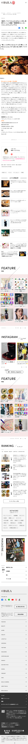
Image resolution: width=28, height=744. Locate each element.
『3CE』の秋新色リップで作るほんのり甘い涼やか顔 (21, 321)
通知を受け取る (21, 606)
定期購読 (8, 571)
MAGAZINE (4, 651)
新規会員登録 (20, 614)
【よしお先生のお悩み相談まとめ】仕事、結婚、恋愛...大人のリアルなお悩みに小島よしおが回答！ (18, 231)
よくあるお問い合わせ (14, 723)
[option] (14, 301)
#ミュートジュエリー (8, 515)
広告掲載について (4, 723)
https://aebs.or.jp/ (18, 717)
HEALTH (3, 634)
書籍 (2, 701)
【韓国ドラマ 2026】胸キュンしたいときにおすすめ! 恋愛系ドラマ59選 (19, 466)
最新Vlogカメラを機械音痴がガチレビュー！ (7, 321)
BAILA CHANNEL (5, 682)
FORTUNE (3, 647)
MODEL (3, 669)
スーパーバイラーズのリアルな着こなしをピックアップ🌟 (8, 362)
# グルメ (10, 172)
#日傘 (11, 520)
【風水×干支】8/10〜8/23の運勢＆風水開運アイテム (7, 305)
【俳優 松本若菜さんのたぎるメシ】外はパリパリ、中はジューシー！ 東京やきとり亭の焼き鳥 (18, 182)
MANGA (3, 660)
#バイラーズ (18, 518)
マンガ (2, 695)
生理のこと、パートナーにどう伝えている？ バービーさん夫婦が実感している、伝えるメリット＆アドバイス (18, 211)
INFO (2, 677)
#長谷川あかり (13, 522)
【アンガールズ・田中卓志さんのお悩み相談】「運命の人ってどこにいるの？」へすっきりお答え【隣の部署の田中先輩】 (18, 221)
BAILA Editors (4, 690)
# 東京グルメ (4, 172)
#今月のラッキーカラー (13, 525)
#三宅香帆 (20, 522)
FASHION (3, 621)
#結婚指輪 (15, 515)
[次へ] (26, 367)
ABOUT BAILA (4, 686)
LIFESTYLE (3, 639)
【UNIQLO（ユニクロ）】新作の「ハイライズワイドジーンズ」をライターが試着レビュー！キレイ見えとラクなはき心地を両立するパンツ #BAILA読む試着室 (20, 458)
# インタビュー (16, 172)
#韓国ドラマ (6, 522)
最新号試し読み (9, 567)
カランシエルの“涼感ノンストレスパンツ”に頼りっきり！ (21, 305)
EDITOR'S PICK (4, 664)
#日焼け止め (22, 525)
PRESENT (3, 673)
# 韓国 (22, 172)
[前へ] (22, 367)
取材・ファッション (5, 698)
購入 (7, 575)
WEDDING (3, 643)
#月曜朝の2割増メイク (14, 527)
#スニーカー (22, 515)
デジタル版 (8, 578)
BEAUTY (3, 626)
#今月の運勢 (6, 520)
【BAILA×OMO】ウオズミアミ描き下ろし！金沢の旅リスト (7, 290)
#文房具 (5, 518)
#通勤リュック (11, 518)
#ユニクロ (5, 527)
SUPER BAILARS (5, 656)
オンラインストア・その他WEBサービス (9, 704)
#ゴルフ (5, 525)
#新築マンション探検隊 (19, 520)
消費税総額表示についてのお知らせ (7, 726)
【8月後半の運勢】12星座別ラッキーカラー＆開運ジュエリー (21, 290)
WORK (2, 630)
